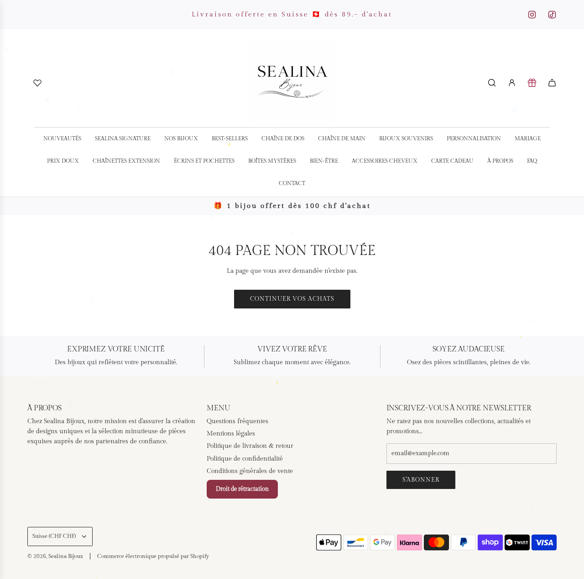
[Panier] (552, 83)
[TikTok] (552, 14)
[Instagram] (532, 14)
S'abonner (420, 479)
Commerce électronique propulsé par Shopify (153, 556)
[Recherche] (492, 83)
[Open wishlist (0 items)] (37, 82)
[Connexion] (512, 83)
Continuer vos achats (292, 299)
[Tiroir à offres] (532, 83)
